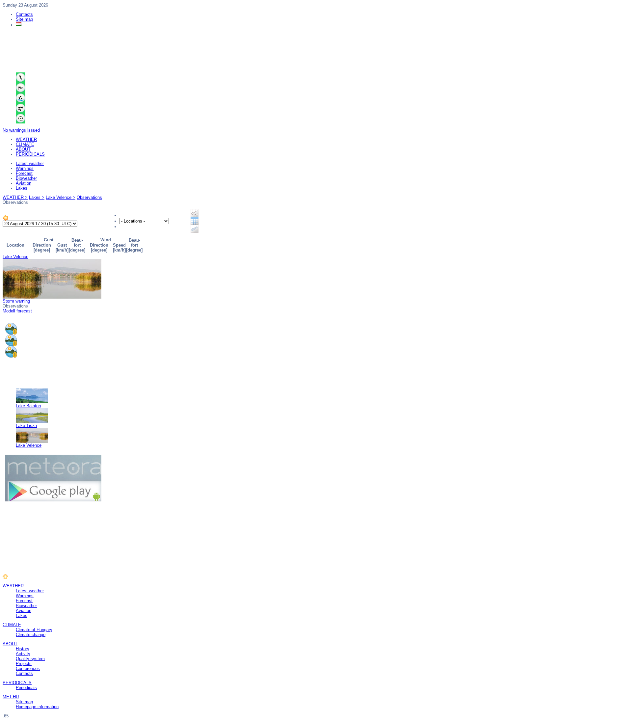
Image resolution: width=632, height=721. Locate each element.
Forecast (24, 173)
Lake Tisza (26, 425)
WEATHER (26, 139)
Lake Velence (15, 256)
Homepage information (37, 706)
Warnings (25, 168)
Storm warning (16, 301)
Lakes (21, 188)
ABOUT (23, 149)
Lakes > (36, 197)
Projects (24, 663)
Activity (23, 653)
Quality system (30, 658)
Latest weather (30, 163)
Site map (24, 19)
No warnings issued (21, 130)
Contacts (24, 14)
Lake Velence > (60, 197)
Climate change (30, 634)
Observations (89, 197)
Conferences (28, 668)
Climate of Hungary (34, 629)
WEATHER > (15, 197)
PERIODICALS (30, 154)
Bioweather (26, 178)
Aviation (23, 183)
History (22, 648)
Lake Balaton (28, 405)
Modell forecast (17, 310)
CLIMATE (25, 144)
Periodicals (26, 687)
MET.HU (11, 696)
